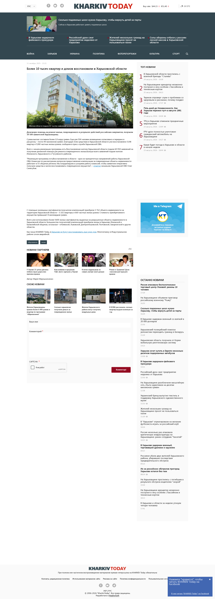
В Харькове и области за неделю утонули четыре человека (161, 504)
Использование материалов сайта (86, 579)
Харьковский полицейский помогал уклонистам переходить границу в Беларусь (162, 330)
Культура (154, 53)
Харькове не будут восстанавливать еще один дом (73, 231)
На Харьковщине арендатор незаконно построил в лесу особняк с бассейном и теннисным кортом (163, 87)
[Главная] (103, 6)
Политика (99, 53)
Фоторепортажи (127, 53)
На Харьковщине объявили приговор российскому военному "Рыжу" (159, 298)
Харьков (52, 53)
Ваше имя (33, 321)
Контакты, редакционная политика (56, 579)
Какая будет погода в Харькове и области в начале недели (164, 145)
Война (30, 53)
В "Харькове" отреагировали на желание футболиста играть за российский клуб (161, 422)
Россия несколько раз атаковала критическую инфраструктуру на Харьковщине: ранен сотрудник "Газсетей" (161, 434)
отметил (97, 165)
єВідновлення (32, 242)
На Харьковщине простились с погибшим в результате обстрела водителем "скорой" (162, 480)
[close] (210, 579)
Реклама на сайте (110, 579)
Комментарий (35, 331)
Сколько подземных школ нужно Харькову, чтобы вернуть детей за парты (99, 19)
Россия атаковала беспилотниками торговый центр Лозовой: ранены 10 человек (159, 287)
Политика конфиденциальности (133, 579)
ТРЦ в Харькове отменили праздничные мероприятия (163, 122)
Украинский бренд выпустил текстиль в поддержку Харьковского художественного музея (162, 398)
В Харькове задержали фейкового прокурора (41, 38)
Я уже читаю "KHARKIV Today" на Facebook (190, 593)
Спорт (176, 53)
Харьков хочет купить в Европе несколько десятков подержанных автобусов (162, 351)
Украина (75, 53)
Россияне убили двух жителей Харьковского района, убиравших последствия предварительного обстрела (162, 458)
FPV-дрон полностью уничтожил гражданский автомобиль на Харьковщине (160, 134)
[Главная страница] (107, 568)
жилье (43, 242)
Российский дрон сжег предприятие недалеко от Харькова (83, 40)
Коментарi (121, 370)
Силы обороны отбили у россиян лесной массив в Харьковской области (168, 40)
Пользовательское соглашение (161, 579)
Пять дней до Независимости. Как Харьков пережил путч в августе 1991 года (162, 110)
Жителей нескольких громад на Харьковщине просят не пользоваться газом (127, 40)
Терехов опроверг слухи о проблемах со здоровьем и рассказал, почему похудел (164, 98)
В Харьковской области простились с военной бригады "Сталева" (162, 75)
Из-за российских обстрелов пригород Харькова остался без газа (160, 469)
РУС (110, 590)
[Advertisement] (80, 189)
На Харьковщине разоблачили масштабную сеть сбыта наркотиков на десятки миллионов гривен (162, 385)
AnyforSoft (114, 595)
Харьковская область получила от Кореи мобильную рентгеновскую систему (161, 341)
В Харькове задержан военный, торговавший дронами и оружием (158, 446)
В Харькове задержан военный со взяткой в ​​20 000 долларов (162, 320)
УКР (105, 590)
